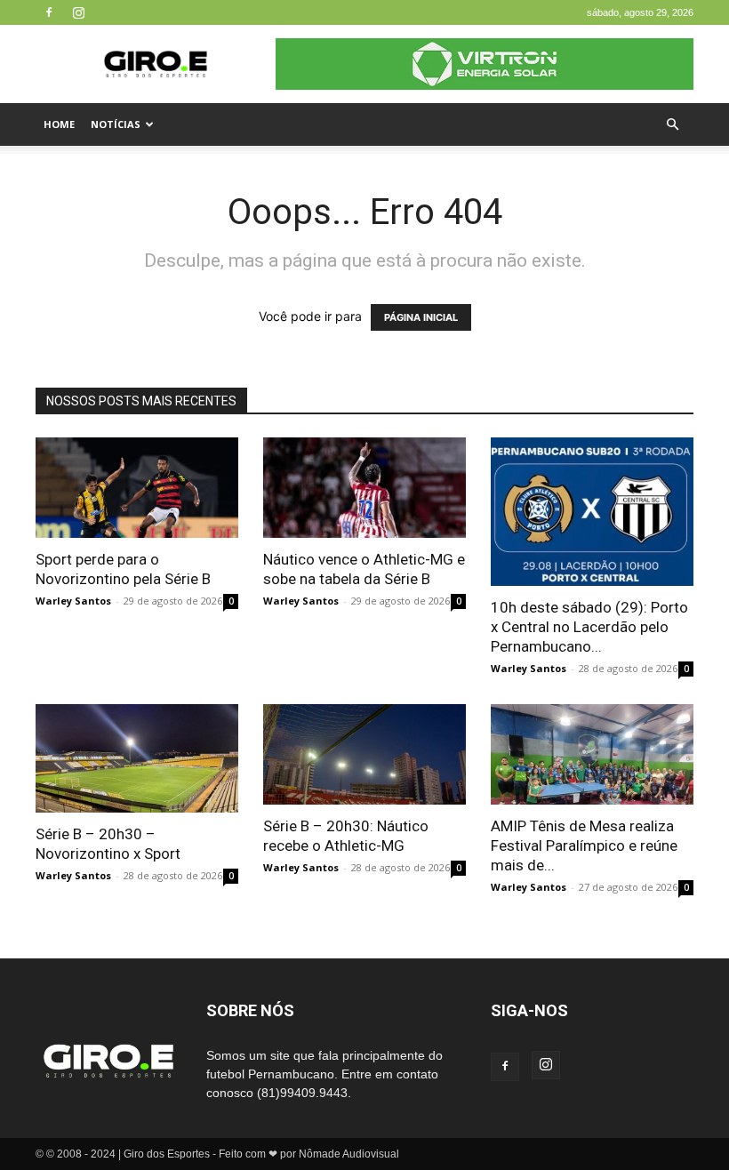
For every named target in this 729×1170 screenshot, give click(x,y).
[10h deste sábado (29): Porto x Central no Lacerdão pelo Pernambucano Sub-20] (592, 511)
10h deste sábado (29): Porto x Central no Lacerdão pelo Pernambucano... (589, 626)
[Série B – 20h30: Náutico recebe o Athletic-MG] (364, 754)
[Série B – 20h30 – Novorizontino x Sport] (137, 758)
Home (59, 124)
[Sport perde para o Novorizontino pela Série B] (137, 487)
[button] (672, 124)
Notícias (115, 124)
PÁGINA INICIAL (421, 317)
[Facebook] (49, 12)
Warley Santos (73, 600)
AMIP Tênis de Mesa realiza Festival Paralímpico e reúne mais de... (584, 845)
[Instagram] (78, 12)
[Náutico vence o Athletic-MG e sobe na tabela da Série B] (364, 487)
